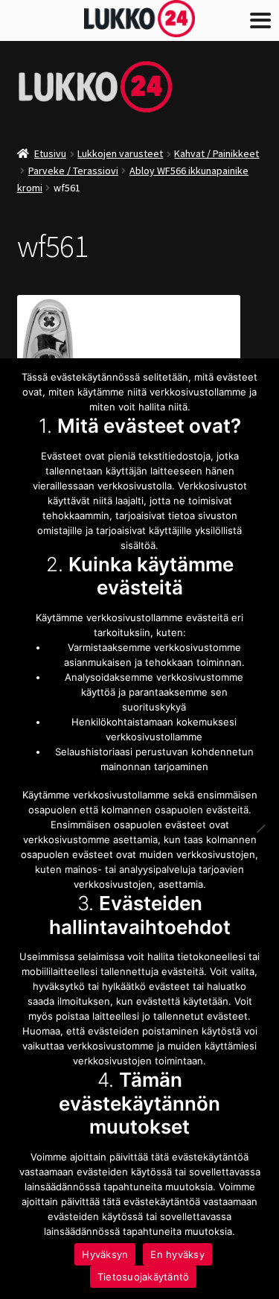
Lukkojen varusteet (120, 153)
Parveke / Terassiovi (73, 170)
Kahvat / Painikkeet (216, 153)
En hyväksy (177, 1254)
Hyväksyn (105, 1254)
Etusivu (50, 153)
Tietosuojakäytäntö (143, 1277)
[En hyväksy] (260, 828)
